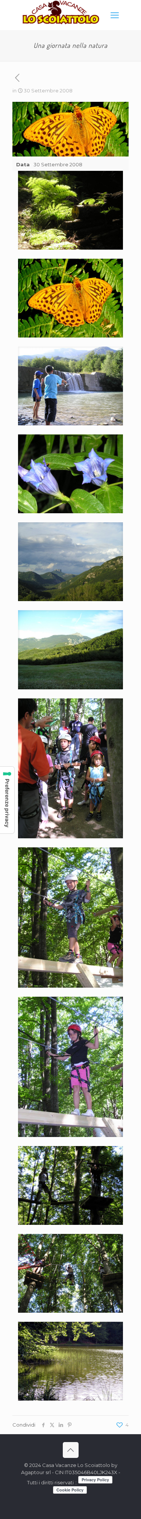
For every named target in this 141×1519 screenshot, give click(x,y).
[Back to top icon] (71, 1450)
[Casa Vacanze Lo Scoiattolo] (61, 24)
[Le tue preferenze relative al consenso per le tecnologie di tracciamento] (7, 800)
